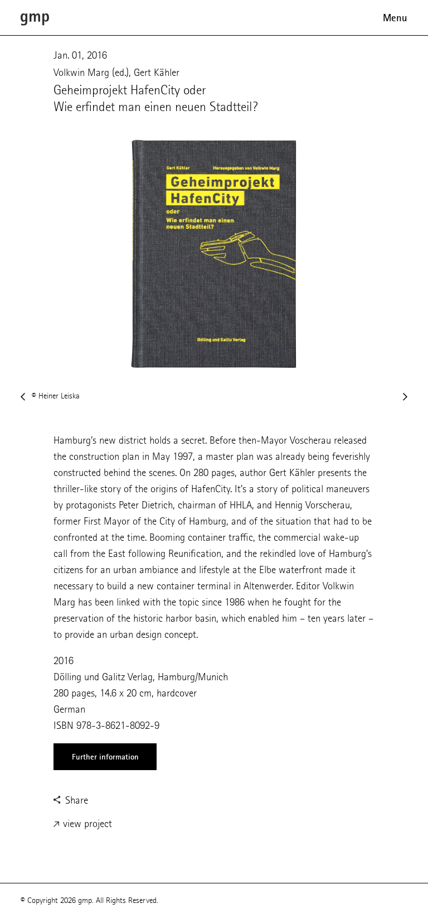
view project (86, 823)
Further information (105, 757)
